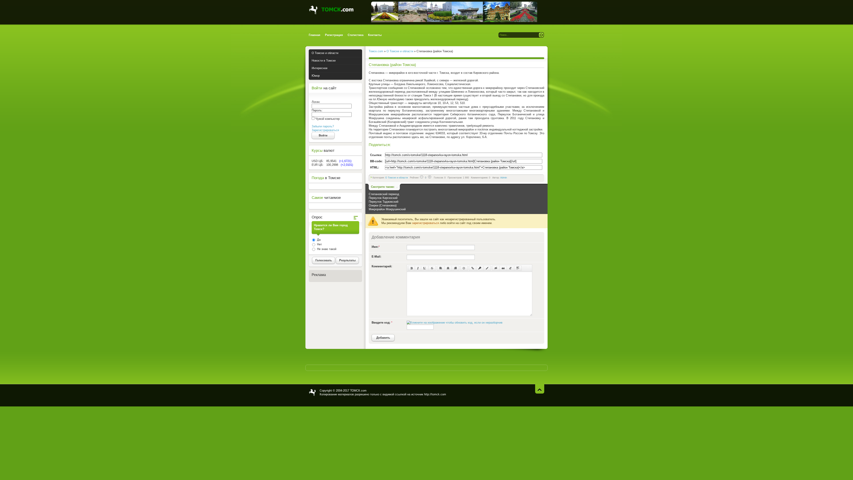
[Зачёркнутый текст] (432, 268)
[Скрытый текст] (496, 268)
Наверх (539, 389)
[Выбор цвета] (487, 268)
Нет (319, 244)
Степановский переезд (384, 194)
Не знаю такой (326, 249)
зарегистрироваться (425, 223)
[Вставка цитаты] (503, 268)
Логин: (316, 102)
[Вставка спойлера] (518, 268)
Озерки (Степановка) (383, 205)
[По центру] (448, 268)
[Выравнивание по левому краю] (440, 268)
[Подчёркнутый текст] (424, 268)
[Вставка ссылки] (472, 268)
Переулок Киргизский (383, 198)
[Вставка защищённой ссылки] (480, 268)
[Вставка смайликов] (464, 268)
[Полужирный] (411, 268)
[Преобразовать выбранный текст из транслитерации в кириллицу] (510, 268)
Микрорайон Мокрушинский (387, 209)
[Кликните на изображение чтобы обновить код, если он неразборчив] (454, 322)
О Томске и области (396, 177)
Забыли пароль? (323, 126)
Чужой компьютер (327, 118)
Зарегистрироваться (325, 130)
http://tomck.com (435, 394)
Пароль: (317, 110)
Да (318, 239)
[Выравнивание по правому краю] (455, 268)
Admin (503, 177)
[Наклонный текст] (418, 268)
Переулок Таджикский (383, 201)
